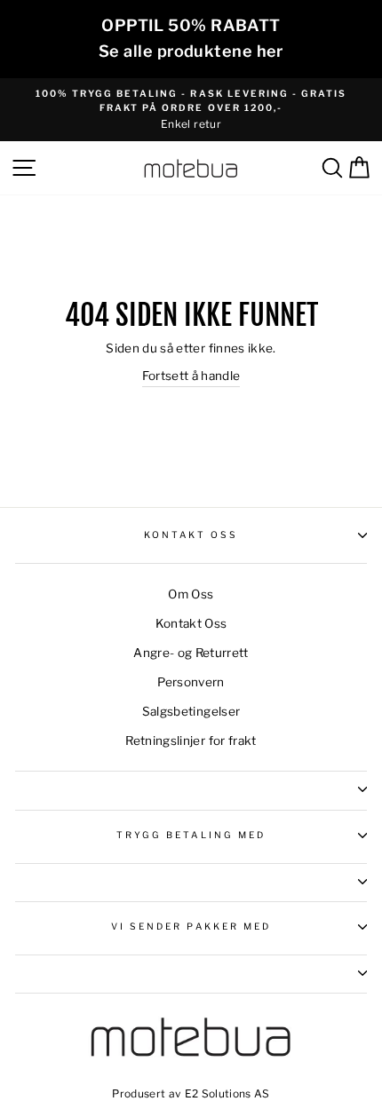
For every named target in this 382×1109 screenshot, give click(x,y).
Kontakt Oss (191, 535)
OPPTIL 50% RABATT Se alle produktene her (191, 38)
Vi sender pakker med (191, 926)
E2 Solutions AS (227, 1093)
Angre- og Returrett (190, 653)
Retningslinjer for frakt (190, 740)
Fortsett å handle (191, 375)
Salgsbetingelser (191, 711)
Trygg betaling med (191, 835)
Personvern (190, 682)
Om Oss (190, 594)
